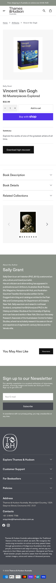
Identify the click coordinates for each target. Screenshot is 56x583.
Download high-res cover (18, 149)
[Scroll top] (52, 579)
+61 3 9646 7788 (10, 515)
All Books (15, 22)
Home (5, 22)
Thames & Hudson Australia (20, 570)
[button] (6, 11)
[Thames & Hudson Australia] (16, 11)
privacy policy (26, 413)
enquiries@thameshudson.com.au (18, 519)
